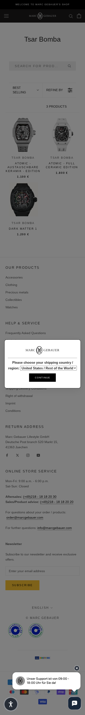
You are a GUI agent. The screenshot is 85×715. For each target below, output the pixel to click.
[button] (26, 90)
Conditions (13, 411)
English (40, 607)
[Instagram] (27, 455)
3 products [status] (56, 106)
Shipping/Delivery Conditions (25, 388)
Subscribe (22, 585)
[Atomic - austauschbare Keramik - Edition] (23, 134)
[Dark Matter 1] (23, 200)
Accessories (14, 277)
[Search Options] (71, 66)
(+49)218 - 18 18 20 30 (39, 496)
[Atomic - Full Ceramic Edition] (62, 134)
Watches (11, 307)
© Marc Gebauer (42, 618)
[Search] (71, 16)
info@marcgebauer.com (54, 528)
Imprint (10, 403)
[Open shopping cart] (79, 16)
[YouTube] (38, 455)
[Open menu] (6, 16)
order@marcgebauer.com (24, 517)
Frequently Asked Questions (25, 333)
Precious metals (16, 292)
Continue (42, 377)
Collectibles (13, 300)
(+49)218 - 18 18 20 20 (56, 502)
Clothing (11, 285)
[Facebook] (7, 455)
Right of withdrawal (19, 396)
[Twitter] (17, 455)
